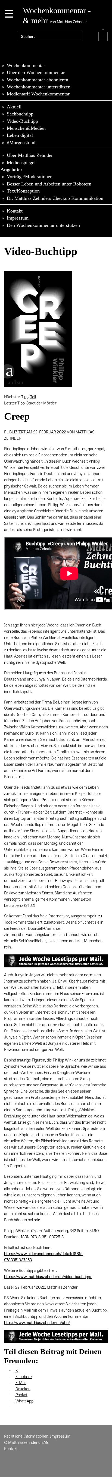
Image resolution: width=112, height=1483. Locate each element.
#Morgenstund (21, 142)
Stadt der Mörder (41, 403)
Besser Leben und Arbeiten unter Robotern (49, 184)
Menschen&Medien (26, 128)
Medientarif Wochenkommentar (38, 94)
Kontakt (15, 211)
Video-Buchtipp (22, 121)
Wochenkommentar (26, 65)
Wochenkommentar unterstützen (38, 86)
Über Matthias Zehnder (30, 155)
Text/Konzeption (23, 191)
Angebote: (11, 169)
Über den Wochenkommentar (36, 72)
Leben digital (20, 135)
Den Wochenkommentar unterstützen (43, 225)
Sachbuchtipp (20, 114)
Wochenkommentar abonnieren (37, 79)
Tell (33, 397)
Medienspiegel (21, 162)
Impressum (18, 218)
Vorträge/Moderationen (29, 176)
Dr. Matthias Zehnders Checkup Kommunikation (55, 198)
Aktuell (14, 107)
